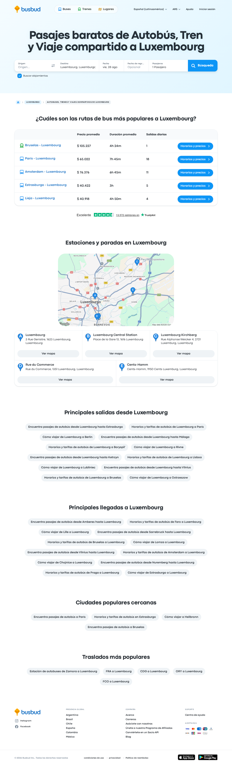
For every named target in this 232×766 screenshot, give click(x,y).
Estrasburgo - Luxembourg (46, 185)
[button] (53, 66)
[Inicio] (18, 102)
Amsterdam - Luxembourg (45, 172)
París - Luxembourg (40, 158)
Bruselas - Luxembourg (43, 145)
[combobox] (32, 66)
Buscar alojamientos (35, 76)
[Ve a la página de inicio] (27, 9)
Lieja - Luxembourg (40, 198)
